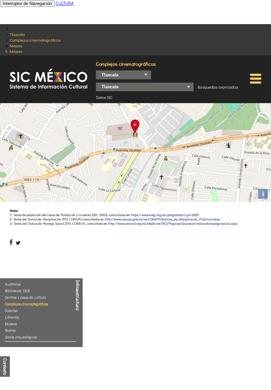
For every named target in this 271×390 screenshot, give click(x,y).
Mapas (16, 45)
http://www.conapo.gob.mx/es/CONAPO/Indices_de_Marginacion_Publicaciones (162, 219)
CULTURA (65, 3)
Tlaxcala (17, 34)
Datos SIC (104, 97)
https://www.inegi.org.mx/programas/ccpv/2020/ (165, 215)
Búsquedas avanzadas (218, 87)
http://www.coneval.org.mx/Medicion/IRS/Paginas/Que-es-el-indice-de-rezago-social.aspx (173, 223)
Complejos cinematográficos (35, 40)
